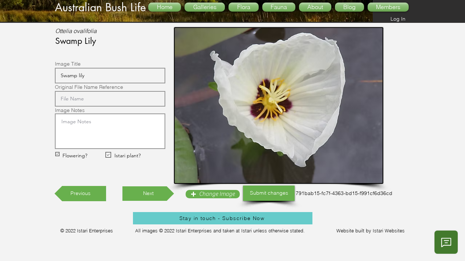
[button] (213, 194)
